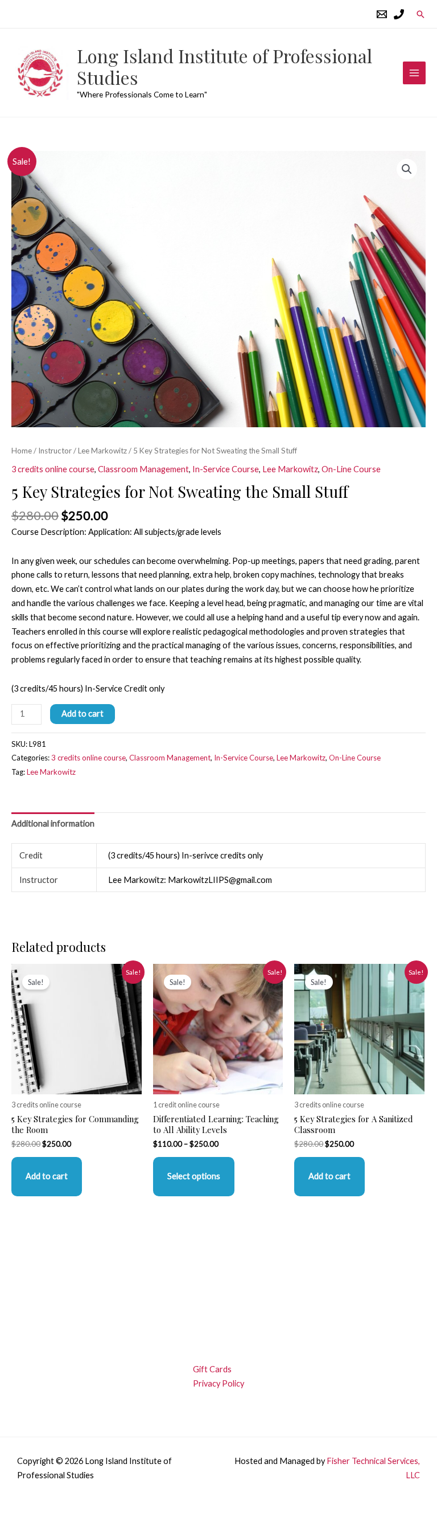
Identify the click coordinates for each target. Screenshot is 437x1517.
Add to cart (82, 713)
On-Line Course (351, 469)
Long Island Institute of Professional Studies (224, 66)
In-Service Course (225, 469)
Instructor (55, 450)
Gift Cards (212, 1369)
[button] (420, 14)
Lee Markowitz (102, 450)
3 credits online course (52, 469)
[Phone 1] (399, 14)
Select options (193, 1176)
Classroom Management (143, 469)
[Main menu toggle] (414, 73)
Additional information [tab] (52, 823)
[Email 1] (382, 14)
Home (21, 450)
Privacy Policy (218, 1383)
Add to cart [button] (47, 1176)
